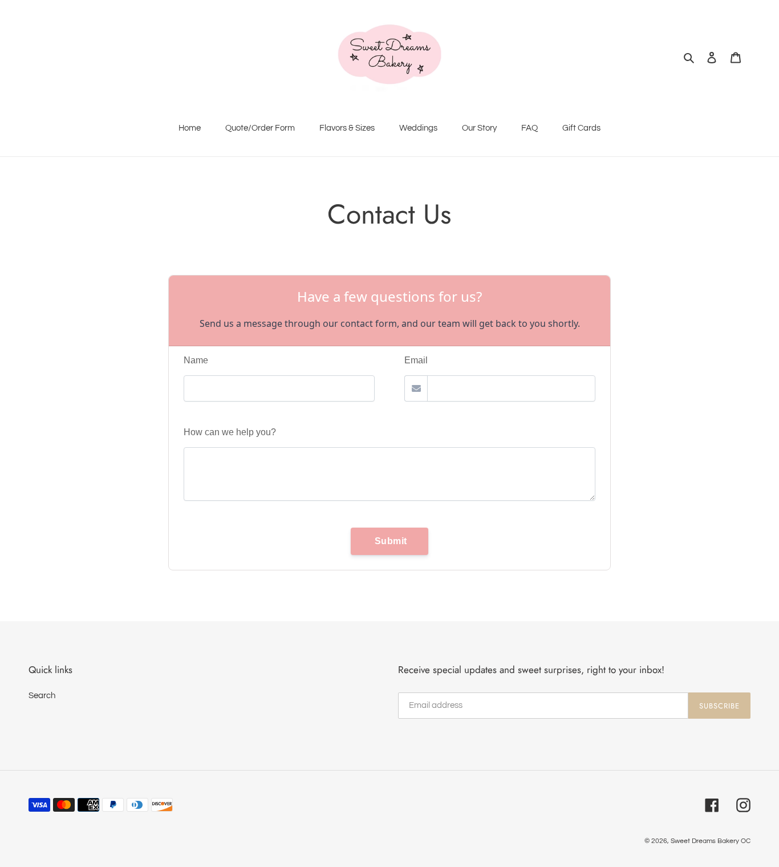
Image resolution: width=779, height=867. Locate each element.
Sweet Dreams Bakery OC (710, 841)
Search (42, 695)
